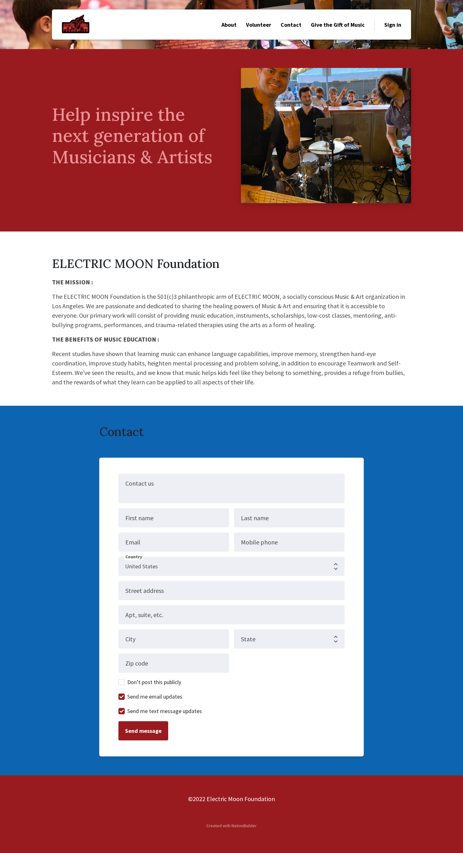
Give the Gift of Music (338, 24)
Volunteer (258, 24)
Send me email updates (154, 696)
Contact (291, 24)
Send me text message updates (164, 711)
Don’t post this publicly (154, 682)
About (229, 24)
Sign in (392, 24)
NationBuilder (244, 825)
